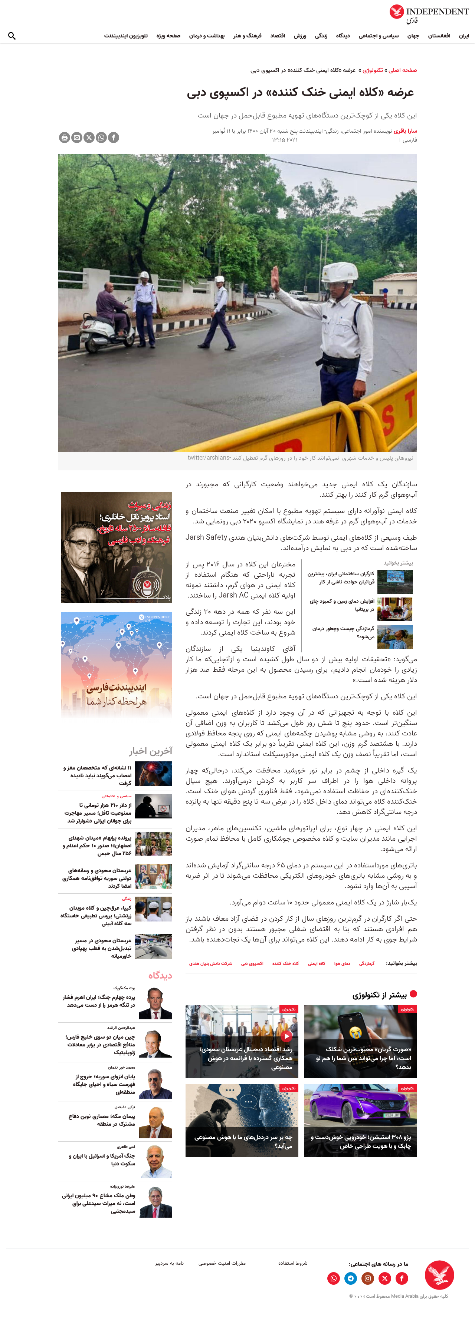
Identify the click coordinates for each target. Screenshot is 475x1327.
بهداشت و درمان (207, 36)
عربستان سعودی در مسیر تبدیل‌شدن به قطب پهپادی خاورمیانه (101, 948)
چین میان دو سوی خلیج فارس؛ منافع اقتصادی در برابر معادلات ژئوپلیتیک (100, 1045)
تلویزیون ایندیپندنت (126, 36)
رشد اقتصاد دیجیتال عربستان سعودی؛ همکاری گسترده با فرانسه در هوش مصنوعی (245, 1058)
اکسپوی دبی (252, 963)
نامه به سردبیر (169, 1263)
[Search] (12, 36)
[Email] (76, 137)
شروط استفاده (293, 1263)
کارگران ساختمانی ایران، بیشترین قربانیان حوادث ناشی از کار (341, 578)
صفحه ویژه (168, 36)
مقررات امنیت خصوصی (222, 1263)
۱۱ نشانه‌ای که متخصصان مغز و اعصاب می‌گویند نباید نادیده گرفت (97, 776)
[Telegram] (350, 1278)
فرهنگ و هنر (247, 36)
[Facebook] (113, 137)
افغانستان (439, 36)
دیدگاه (343, 36)
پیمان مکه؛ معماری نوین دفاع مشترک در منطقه (102, 1120)
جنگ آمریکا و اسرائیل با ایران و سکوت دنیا (102, 1160)
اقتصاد (278, 36)
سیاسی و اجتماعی (379, 36)
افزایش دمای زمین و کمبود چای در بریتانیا (342, 606)
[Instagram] (367, 1278)
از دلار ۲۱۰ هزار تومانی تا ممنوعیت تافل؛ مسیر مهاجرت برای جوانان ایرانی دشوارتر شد (98, 813)
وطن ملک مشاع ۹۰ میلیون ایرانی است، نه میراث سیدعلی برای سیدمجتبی (98, 1203)
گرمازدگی (367, 963)
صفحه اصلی (403, 70)
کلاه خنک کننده (285, 963)
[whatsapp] (333, 1278)
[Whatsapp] (101, 137)
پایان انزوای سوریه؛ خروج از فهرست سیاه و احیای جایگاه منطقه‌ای (104, 1084)
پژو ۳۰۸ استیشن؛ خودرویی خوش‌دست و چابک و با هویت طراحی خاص (361, 1142)
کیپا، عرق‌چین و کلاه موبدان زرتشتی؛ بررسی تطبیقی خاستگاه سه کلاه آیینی (95, 916)
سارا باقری (404, 131)
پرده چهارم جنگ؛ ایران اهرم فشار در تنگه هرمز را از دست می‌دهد (99, 1001)
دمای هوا (342, 963)
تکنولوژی (373, 70)
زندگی (321, 36)
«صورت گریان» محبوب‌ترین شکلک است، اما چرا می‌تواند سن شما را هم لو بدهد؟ (363, 1058)
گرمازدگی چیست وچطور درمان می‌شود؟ (343, 633)
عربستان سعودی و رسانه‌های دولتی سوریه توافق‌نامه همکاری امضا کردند (96, 878)
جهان (413, 36)
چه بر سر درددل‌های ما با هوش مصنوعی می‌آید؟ (243, 1142)
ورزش (300, 36)
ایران (464, 36)
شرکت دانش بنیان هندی (210, 963)
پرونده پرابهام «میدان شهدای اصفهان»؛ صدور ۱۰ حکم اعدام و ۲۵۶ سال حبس (97, 846)
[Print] (64, 137)
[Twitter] (89, 137)
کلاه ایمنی (316, 963)
